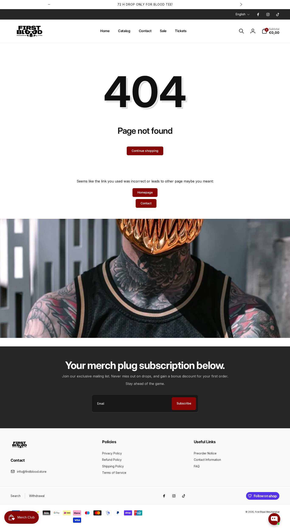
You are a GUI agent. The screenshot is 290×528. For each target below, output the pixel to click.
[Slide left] (49, 4)
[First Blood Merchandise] (20, 449)
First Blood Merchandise (267, 512)
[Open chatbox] (274, 519)
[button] (241, 31)
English (240, 14)
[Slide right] (241, 4)
